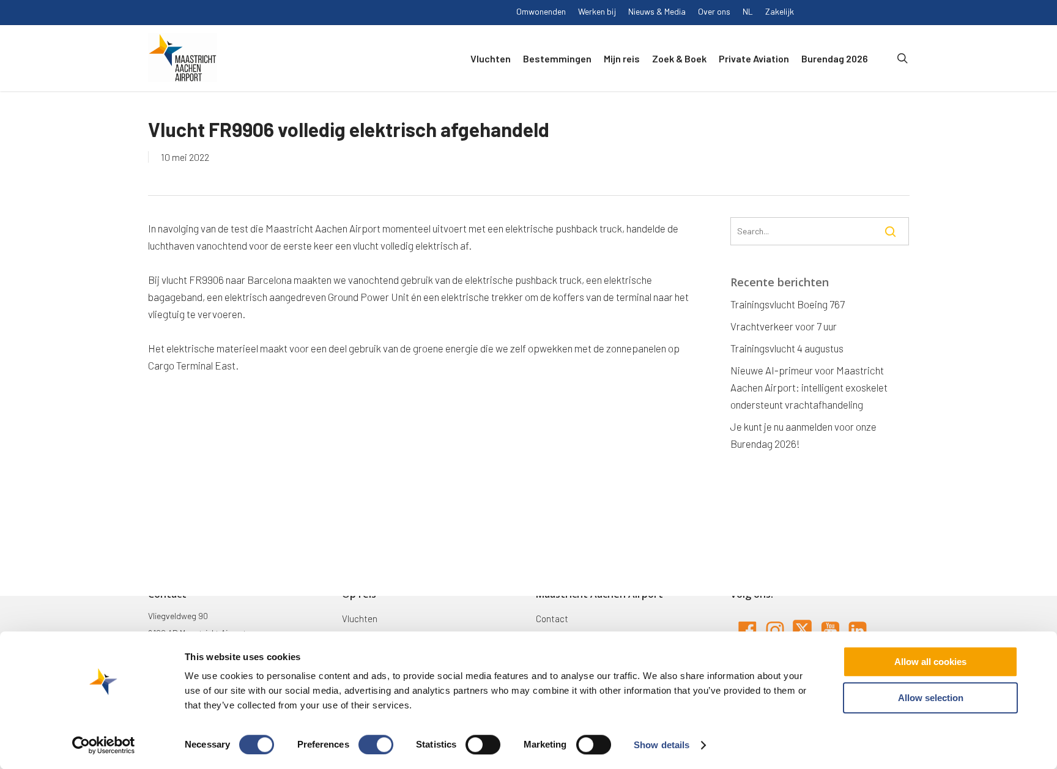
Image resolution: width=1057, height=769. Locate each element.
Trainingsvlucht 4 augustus (787, 348)
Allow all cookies (930, 661)
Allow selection (930, 698)
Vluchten (359, 618)
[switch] (375, 744)
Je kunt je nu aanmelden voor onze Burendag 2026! (803, 435)
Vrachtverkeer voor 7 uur (783, 326)
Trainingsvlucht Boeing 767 (787, 304)
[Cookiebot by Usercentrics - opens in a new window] (103, 745)
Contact (552, 618)
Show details (661, 745)
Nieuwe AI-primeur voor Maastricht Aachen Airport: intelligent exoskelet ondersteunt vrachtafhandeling (809, 387)
